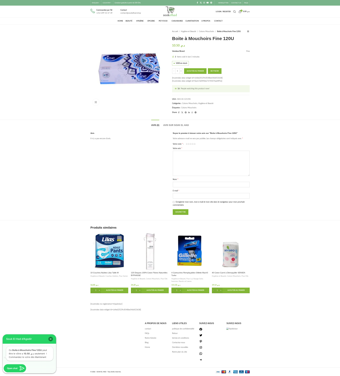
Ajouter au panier (195, 71)
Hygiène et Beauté (188, 31)
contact (148, 329)
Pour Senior (123, 276)
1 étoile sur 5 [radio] (187, 144)
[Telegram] (200, 361)
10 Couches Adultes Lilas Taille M (104, 273)
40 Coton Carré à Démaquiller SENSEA (228, 273)
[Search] (234, 11)
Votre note (178, 144)
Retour (175, 333)
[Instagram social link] (204, 3)
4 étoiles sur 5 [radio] (193, 144)
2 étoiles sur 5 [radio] (189, 144)
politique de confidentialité (183, 329)
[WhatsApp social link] (192, 112)
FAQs (147, 333)
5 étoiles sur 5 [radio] (195, 144)
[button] (109, 290)
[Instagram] (200, 348)
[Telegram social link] (195, 112)
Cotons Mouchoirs (206, 31)
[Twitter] (200, 336)
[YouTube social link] (207, 3)
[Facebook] (200, 330)
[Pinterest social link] (211, 3)
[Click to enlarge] (95, 102)
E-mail (176, 191)
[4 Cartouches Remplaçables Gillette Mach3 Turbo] (190, 251)
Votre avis (177, 148)
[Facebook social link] (197, 3)
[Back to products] (248, 31)
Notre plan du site (179, 352)
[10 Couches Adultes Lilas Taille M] (109, 251)
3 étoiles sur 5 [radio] (191, 144)
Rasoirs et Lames (185, 281)
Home (147, 347)
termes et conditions (180, 338)
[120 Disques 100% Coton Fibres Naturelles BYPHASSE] (150, 251)
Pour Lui (189, 279)
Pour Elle (164, 279)
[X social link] (201, 3)
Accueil (175, 31)
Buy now (215, 71)
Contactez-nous (178, 343)
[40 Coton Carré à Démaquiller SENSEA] (231, 251)
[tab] (155, 124)
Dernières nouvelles (180, 347)
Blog (146, 343)
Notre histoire (150, 338)
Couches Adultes (111, 276)
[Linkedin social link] (189, 112)
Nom (175, 179)
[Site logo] (170, 12)
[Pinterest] (200, 342)
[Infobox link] (101, 12)
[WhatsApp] (200, 355)
